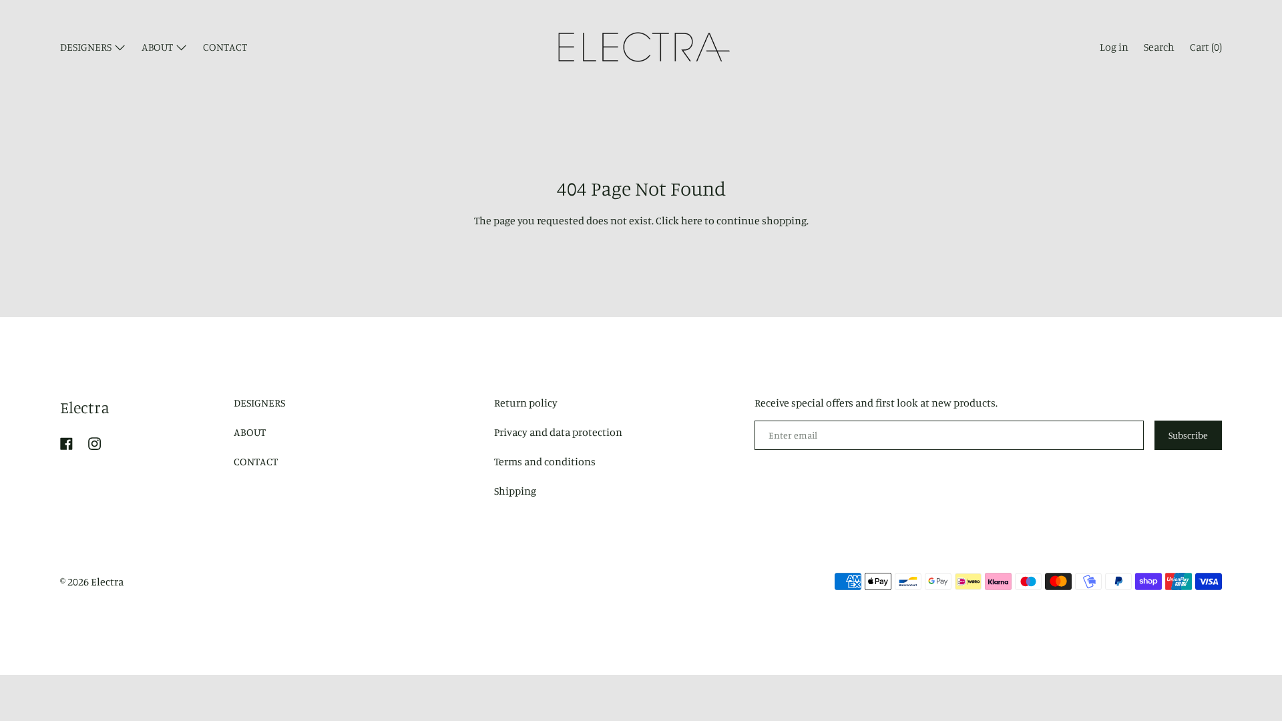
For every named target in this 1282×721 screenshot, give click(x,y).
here (691, 220)
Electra (85, 407)
